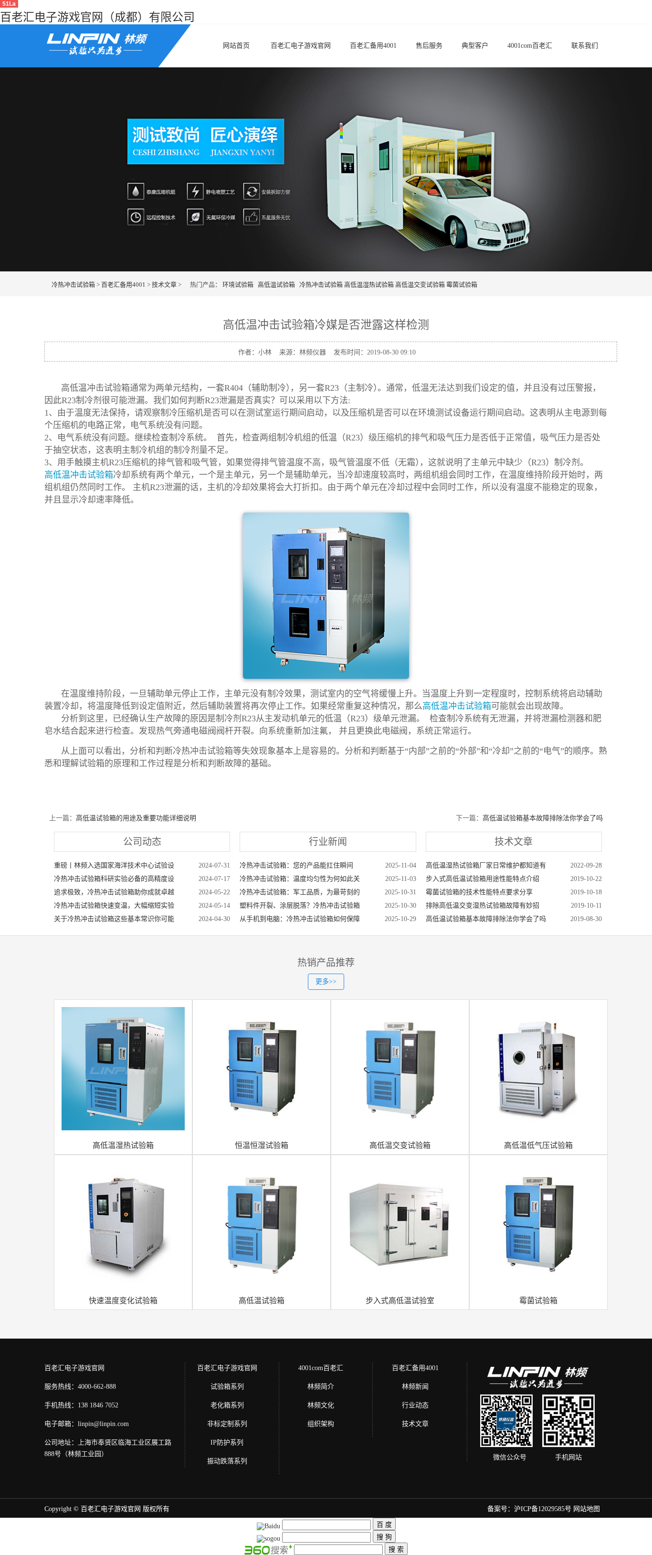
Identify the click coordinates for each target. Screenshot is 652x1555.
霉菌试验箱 (461, 284)
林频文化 (320, 1405)
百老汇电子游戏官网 (301, 45)
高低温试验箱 (276, 284)
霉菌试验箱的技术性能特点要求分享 (479, 892)
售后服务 (429, 45)
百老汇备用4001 (373, 45)
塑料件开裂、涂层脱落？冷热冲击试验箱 (300, 905)
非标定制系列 (227, 1423)
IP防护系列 (226, 1442)
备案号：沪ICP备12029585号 (529, 1508)
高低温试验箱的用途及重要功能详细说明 (136, 818)
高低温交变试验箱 (420, 284)
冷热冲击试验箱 (73, 284)
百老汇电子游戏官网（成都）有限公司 (97, 17)
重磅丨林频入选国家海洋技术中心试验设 (114, 865)
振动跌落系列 (227, 1461)
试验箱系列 (227, 1386)
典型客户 (475, 45)
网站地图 (586, 1508)
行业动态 (415, 1405)
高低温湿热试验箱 (369, 284)
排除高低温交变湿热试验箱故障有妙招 (482, 905)
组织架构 (320, 1423)
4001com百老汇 (529, 45)
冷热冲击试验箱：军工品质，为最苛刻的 (300, 892)
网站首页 (236, 45)
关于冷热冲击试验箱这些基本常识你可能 (114, 918)
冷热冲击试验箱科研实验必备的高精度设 (114, 878)
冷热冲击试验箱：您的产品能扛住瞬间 (296, 865)
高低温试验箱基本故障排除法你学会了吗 (543, 818)
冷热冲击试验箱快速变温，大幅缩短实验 (114, 905)
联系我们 (584, 45)
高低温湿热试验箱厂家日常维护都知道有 (486, 865)
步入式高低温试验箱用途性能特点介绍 (482, 878)
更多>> (326, 981)
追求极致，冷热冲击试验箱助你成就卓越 (114, 892)
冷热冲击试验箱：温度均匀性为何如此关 (300, 878)
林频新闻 (415, 1386)
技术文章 (164, 284)
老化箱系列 (227, 1405)
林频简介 (320, 1386)
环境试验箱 (237, 284)
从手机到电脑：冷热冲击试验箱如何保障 (300, 918)
